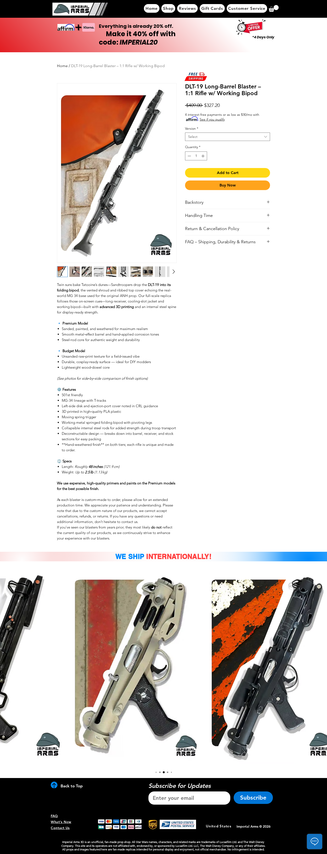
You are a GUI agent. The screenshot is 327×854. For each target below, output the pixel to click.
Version (191, 129)
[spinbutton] (196, 156)
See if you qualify (212, 119)
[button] (274, 8)
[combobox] (227, 137)
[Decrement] (189, 156)
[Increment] (203, 156)
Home (62, 66)
